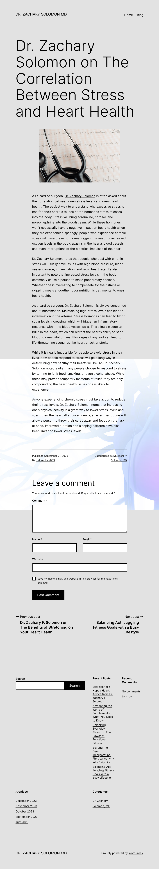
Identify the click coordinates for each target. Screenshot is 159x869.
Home (128, 15)
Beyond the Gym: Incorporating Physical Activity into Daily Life (103, 755)
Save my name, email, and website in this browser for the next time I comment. (77, 580)
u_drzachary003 (45, 460)
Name (37, 539)
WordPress (136, 853)
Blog (140, 15)
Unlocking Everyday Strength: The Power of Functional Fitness (102, 734)
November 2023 (26, 806)
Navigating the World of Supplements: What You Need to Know (103, 713)
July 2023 (22, 822)
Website (37, 559)
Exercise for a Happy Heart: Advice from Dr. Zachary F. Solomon (103, 694)
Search (20, 678)
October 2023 (25, 811)
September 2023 (27, 816)
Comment (40, 500)
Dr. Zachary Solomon (80, 196)
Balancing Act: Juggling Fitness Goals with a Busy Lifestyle (103, 772)
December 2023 (26, 800)
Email (87, 539)
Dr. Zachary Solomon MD (41, 14)
